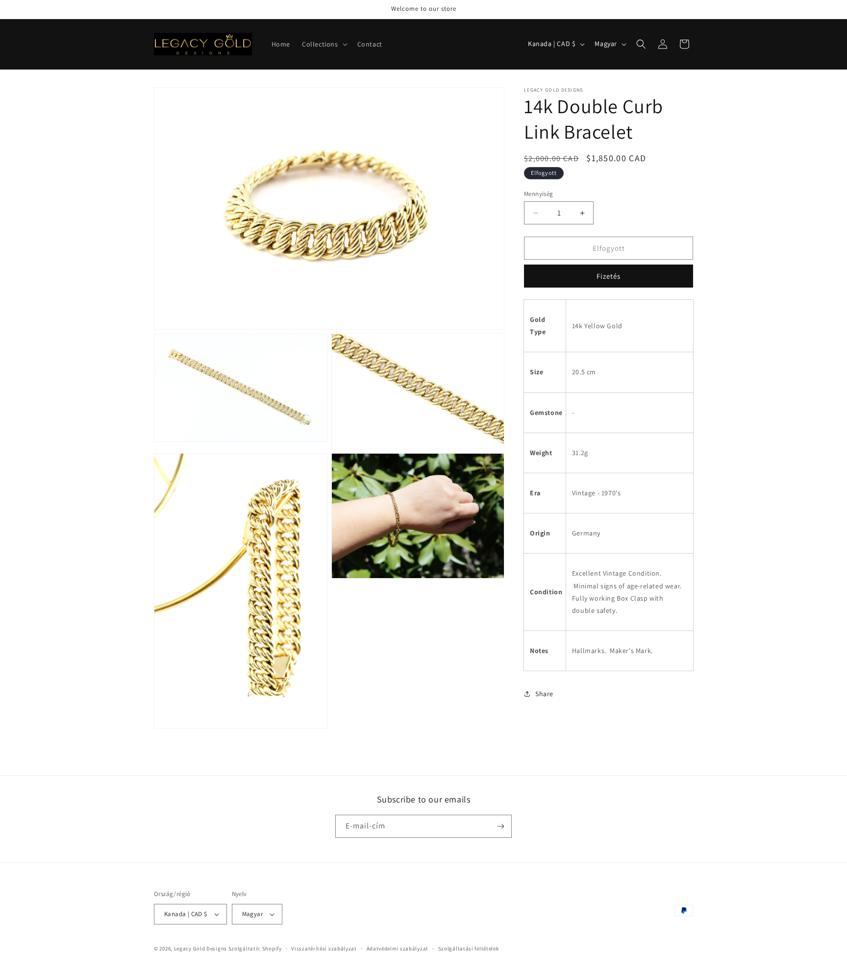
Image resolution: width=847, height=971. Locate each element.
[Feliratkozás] (500, 826)
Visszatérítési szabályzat (324, 948)
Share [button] (544, 693)
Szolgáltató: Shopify (255, 948)
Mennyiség (538, 194)
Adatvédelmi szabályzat (397, 948)
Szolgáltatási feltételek (468, 948)
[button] (323, 44)
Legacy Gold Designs (200, 948)
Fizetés (609, 276)
